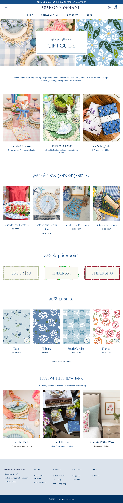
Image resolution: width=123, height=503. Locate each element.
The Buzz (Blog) (60, 484)
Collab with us (59, 476)
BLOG (89, 15)
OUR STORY (73, 15)
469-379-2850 (10, 482)
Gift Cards (96, 476)
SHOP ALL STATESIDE (61, 361)
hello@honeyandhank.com (16, 478)
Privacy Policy (40, 482)
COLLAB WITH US (50, 15)
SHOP (30, 15)
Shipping (76, 476)
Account (76, 480)
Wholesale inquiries (38, 477)
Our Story (57, 480)
